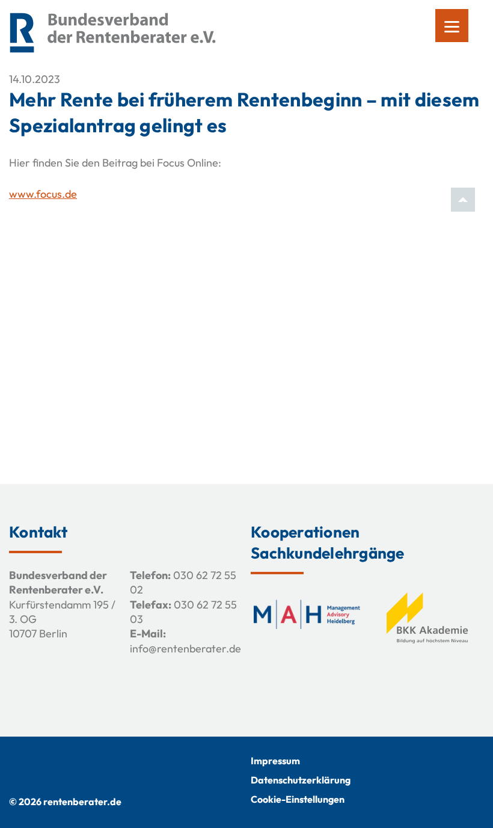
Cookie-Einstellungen (297, 799)
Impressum (275, 761)
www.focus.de (43, 194)
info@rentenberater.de (185, 648)
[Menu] (451, 25)
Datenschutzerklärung (301, 780)
